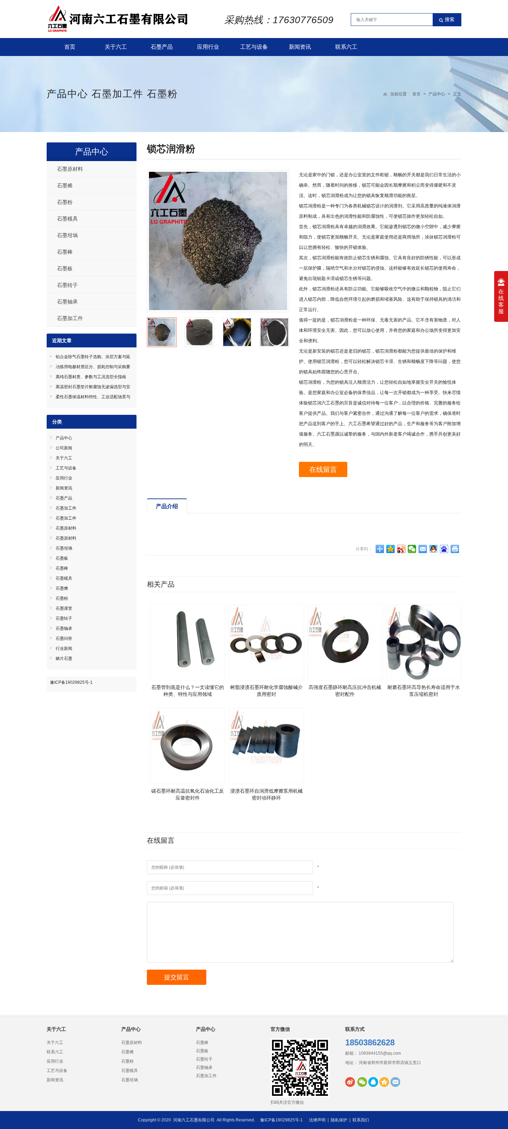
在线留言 (323, 469)
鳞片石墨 (64, 658)
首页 (69, 47)
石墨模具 (67, 219)
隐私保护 (339, 1120)
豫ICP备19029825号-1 (71, 682)
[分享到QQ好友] (433, 549)
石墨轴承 (67, 302)
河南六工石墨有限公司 (194, 1120)
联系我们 (360, 1120)
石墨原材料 (70, 169)
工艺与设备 (254, 47)
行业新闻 (64, 648)
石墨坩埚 (67, 235)
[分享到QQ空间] (390, 549)
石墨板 (65, 268)
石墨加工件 (117, 93)
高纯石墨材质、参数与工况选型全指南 (91, 376)
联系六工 (346, 47)
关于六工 (116, 47)
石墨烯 (65, 185)
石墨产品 (162, 47)
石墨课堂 (64, 608)
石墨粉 (162, 93)
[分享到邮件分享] (422, 549)
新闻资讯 (300, 47)
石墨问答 (64, 638)
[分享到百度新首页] (444, 549)
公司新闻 (64, 448)
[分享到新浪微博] (401, 549)
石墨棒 (65, 252)
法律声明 (317, 1120)
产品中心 (67, 93)
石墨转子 (67, 285)
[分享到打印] (455, 549)
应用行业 (208, 47)
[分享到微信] (412, 549)
